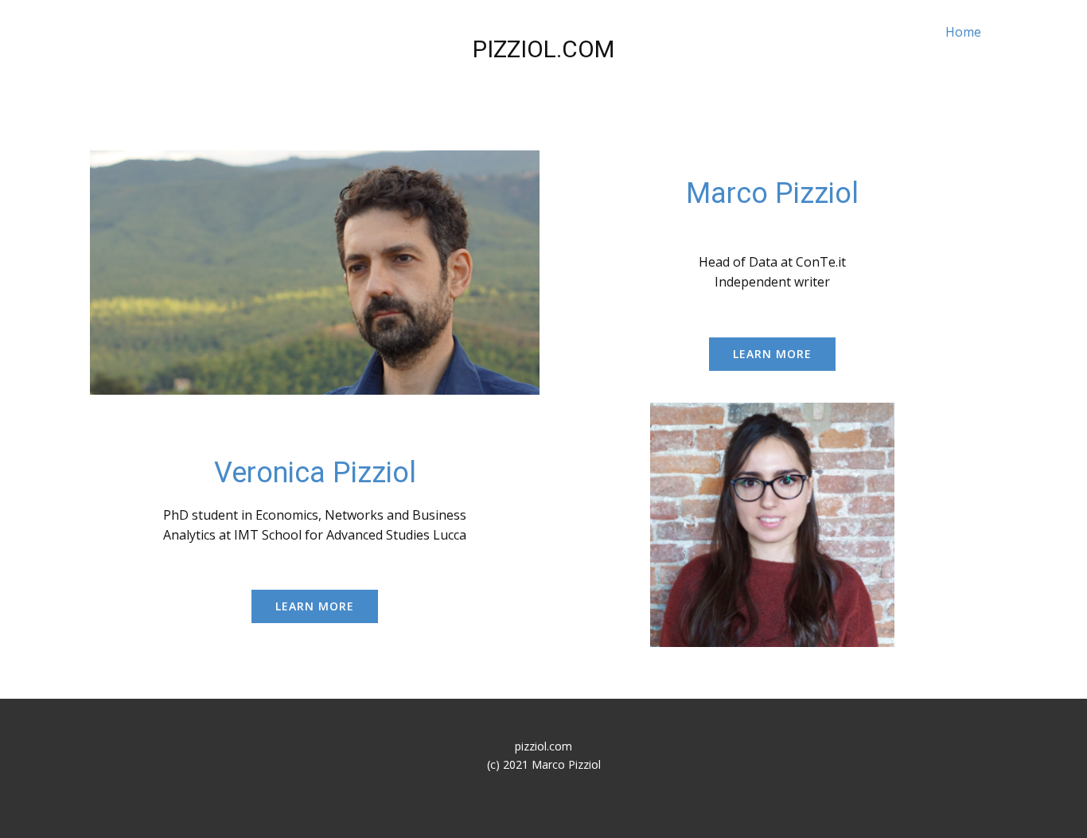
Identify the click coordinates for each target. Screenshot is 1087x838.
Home (963, 32)
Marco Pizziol (772, 193)
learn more (772, 353)
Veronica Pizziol (315, 472)
